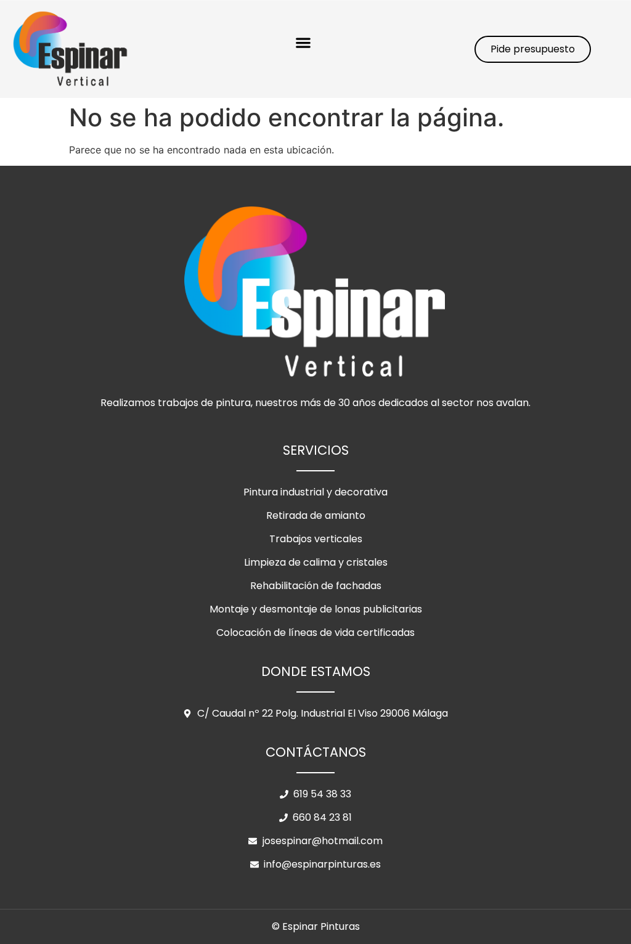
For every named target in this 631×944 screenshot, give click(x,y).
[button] (303, 42)
